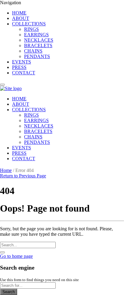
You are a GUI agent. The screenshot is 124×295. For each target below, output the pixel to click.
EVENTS (21, 61)
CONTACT (23, 72)
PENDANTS (37, 56)
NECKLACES (38, 40)
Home (6, 170)
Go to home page (16, 256)
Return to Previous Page (23, 175)
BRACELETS (38, 45)
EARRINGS (36, 34)
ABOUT (20, 18)
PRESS (19, 67)
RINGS (31, 29)
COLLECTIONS (29, 23)
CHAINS (33, 50)
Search (8, 292)
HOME (19, 12)
